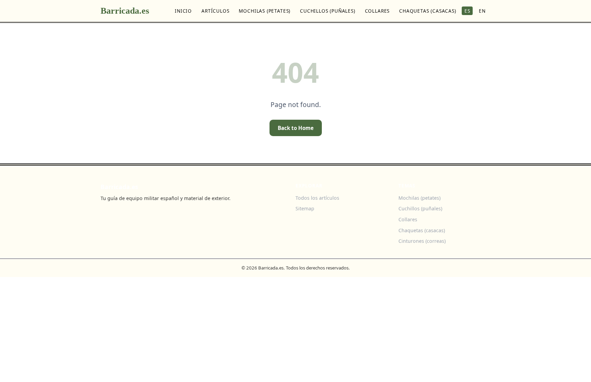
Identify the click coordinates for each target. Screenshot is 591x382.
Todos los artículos (317, 198)
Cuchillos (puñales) (327, 11)
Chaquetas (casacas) (427, 11)
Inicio (183, 11)
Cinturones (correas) (422, 241)
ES (467, 11)
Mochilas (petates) (264, 11)
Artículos (215, 11)
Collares (377, 11)
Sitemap (305, 208)
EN (482, 11)
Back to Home (296, 127)
